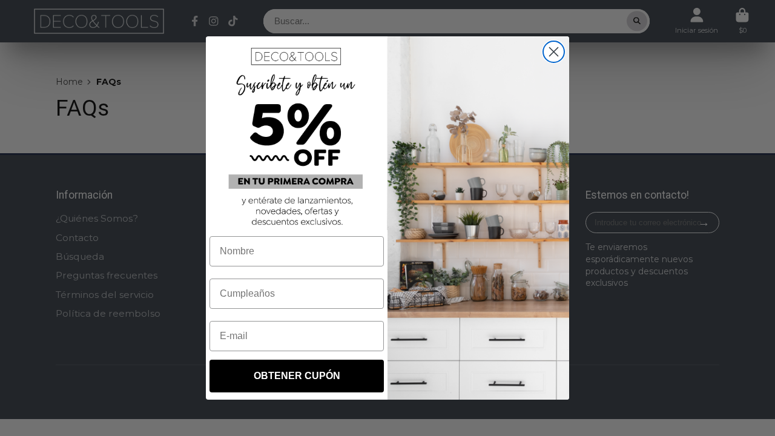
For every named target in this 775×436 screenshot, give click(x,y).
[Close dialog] (553, 51)
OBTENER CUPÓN (297, 376)
